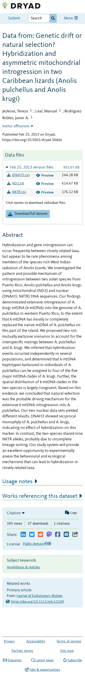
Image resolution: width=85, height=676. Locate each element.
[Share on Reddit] (40, 534)
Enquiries (14, 660)
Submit (14, 18)
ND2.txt (18, 183)
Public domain (33, 544)
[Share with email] (66, 534)
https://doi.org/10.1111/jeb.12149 (37, 602)
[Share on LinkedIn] (23, 534)
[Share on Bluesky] (31, 534)
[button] (42, 167)
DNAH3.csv (21, 175)
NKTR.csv (19, 192)
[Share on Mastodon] (49, 534)
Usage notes (17, 482)
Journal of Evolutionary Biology (40, 596)
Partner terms (22, 651)
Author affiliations (15, 126)
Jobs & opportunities (44, 670)
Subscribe (75, 660)
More (69, 18)
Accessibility (35, 641)
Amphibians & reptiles (23, 567)
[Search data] (53, 18)
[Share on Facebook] (57, 534)
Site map (66, 651)
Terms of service (68, 641)
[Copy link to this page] (75, 535)
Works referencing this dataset (39, 496)
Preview (47, 175)
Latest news (44, 660)
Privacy (9, 641)
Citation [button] (14, 513)
